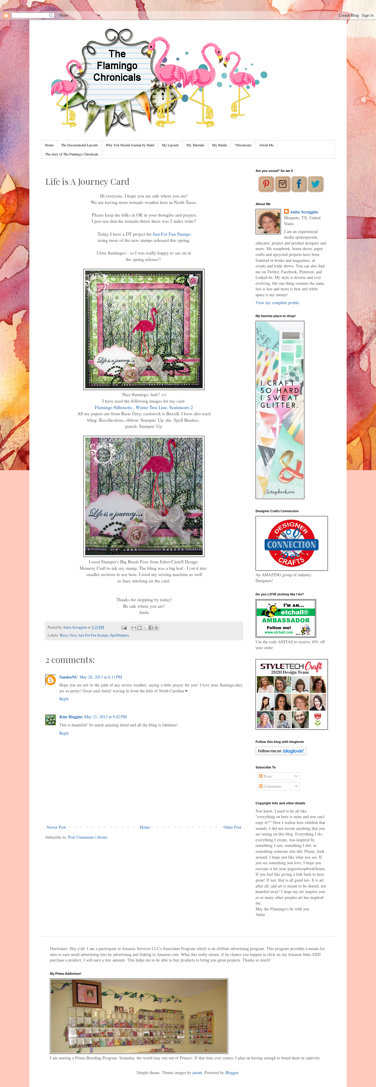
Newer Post (56, 827)
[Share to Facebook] (151, 628)
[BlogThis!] (139, 628)
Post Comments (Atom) (88, 837)
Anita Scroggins (304, 212)
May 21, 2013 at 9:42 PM (105, 716)
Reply (64, 698)
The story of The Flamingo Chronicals (71, 154)
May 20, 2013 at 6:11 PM (101, 677)
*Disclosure (243, 145)
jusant (197, 1072)
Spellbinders (119, 635)
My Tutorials (195, 145)
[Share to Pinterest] (156, 628)
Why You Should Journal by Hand (130, 145)
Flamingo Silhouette (113, 407)
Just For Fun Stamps (172, 234)
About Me (266, 145)
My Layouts (170, 145)
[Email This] (134, 628)
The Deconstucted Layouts (79, 145)
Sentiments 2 (181, 407)
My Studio (219, 145)
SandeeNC (68, 677)
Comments (272, 786)
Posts (267, 776)
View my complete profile (277, 302)
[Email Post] (123, 627)
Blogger (231, 1072)
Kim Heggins (71, 716)
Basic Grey (68, 635)
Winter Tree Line (151, 407)
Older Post (232, 827)
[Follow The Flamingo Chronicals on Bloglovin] (281, 753)
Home (49, 145)
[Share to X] (145, 628)
